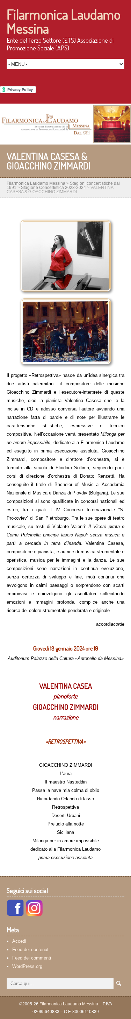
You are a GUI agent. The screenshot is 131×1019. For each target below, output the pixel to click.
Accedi (19, 941)
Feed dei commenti (31, 958)
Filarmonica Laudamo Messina (64, 21)
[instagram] (34, 915)
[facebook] (15, 915)
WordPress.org (27, 966)
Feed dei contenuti (31, 949)
